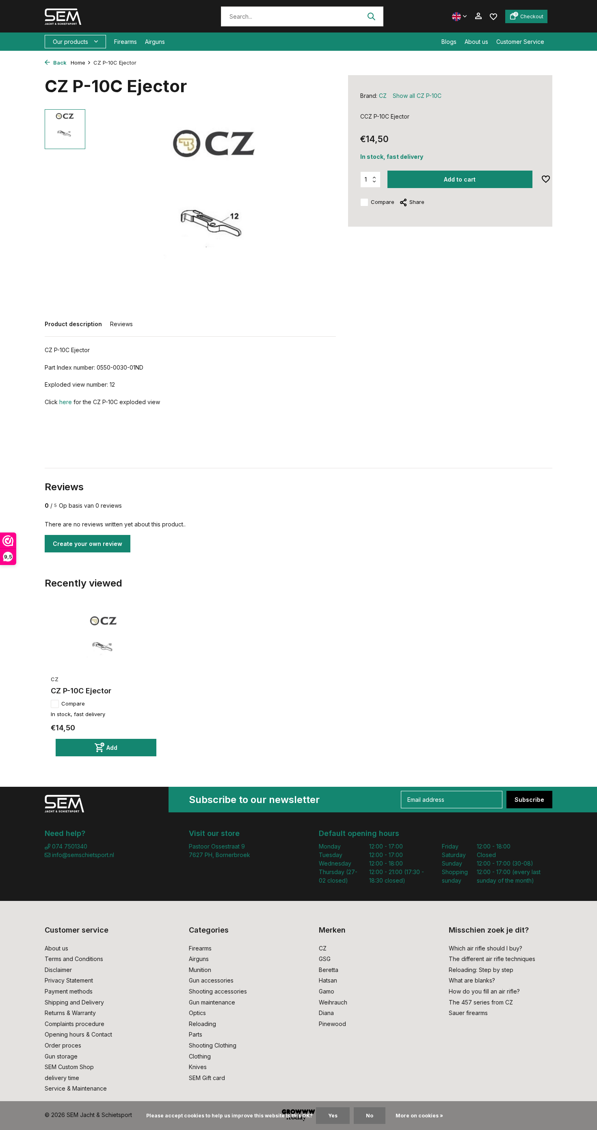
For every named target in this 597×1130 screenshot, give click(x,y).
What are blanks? (472, 980)
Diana (326, 1012)
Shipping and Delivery (74, 1002)
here (65, 401)
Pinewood (332, 1023)
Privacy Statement (69, 980)
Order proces (63, 1045)
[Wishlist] (493, 16)
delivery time (62, 1077)
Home (78, 62)
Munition (200, 969)
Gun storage (61, 1056)
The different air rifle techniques (492, 958)
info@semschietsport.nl (83, 854)
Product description (73, 323)
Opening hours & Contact (78, 1034)
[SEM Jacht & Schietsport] (100, 16)
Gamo (326, 991)
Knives (198, 1066)
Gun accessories (211, 980)
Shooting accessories (218, 991)
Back (59, 62)
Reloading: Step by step (481, 969)
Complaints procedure (74, 1023)
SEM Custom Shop (69, 1066)
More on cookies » (419, 1116)
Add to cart (460, 179)
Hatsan (328, 980)
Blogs (448, 41)
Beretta (328, 969)
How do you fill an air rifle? (484, 991)
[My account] (478, 16)
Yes (332, 1116)
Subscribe (529, 799)
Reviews (121, 323)
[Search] (371, 16)
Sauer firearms (468, 1012)
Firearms (125, 41)
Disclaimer (58, 969)
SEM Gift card (207, 1077)
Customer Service (520, 41)
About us (476, 41)
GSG (325, 958)
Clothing (200, 1056)
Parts (195, 1034)
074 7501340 (68, 846)
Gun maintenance (212, 1002)
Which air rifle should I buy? (485, 948)
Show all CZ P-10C (417, 95)
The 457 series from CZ (481, 1002)
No (369, 1116)
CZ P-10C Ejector (81, 690)
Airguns (155, 41)
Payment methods (69, 991)
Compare (382, 202)
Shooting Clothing (212, 1045)
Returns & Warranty (70, 1012)
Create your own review (87, 543)
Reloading (202, 1023)
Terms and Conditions (74, 958)
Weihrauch (333, 1002)
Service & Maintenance (76, 1088)
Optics (197, 1012)
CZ (383, 95)
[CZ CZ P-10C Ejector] (103, 640)
